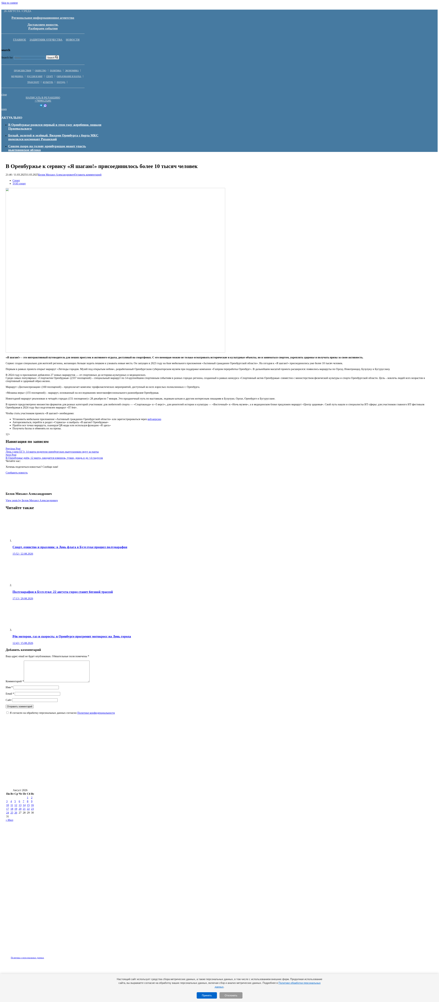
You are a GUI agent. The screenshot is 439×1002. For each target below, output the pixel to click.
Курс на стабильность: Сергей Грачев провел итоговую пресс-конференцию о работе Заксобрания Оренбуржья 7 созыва (234, 742)
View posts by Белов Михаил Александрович (32, 500)
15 (28, 805)
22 (28, 808)
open (4, 109)
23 (32, 808)
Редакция (24, 955)
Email (10, 693)
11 (11, 805)
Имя (9, 687)
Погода (61, 82)
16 (32, 805)
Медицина (17, 76)
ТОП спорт (19, 183)
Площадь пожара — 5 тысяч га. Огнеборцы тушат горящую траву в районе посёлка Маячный (77, 763)
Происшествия (22, 70)
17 (7, 808)
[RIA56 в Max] (45, 106)
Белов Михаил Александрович (56, 174)
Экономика (72, 70)
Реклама (41, 955)
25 (11, 812)
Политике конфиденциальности (96, 712)
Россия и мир (35, 76)
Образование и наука (69, 76)
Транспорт (33, 82)
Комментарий (15, 681)
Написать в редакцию (43, 97)
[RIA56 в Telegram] (41, 106)
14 (24, 805)
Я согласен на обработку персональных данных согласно (62, 712)
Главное (19, 39)
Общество (40, 70)
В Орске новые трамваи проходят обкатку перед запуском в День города (192, 753)
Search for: (7, 57)
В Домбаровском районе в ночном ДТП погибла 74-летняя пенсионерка (201, 763)
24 (7, 812)
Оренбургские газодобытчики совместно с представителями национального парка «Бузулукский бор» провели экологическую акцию (106, 773)
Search (50, 57)
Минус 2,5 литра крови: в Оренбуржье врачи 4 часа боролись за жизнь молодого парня (272, 773)
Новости (73, 39)
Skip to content (9, 2)
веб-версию (154, 419)
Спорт (49, 76)
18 (11, 808)
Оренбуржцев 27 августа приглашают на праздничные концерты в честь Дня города (69, 783)
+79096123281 (43, 100)
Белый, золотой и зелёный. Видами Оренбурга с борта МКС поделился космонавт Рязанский (53, 137)
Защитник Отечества (45, 39)
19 (15, 808)
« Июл (9, 820)
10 (7, 805)
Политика (55, 70)
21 (24, 808)
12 (15, 805)
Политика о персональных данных (27, 957)
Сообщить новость (17, 472)
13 (20, 805)
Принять (207, 995)
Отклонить (231, 995)
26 (15, 812)
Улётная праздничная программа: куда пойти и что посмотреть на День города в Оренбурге (75, 742)
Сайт (8, 700)
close (4, 94)
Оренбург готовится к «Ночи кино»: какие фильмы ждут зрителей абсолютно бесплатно (72, 753)
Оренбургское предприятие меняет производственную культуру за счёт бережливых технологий (318, 753)
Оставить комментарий (88, 174)
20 (20, 808)
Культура (48, 82)
